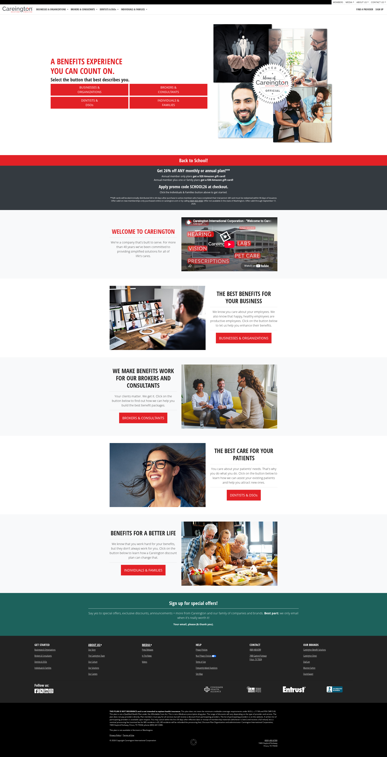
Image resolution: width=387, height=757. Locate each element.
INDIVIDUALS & (168, 102)
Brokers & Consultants (43, 655)
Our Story (92, 649)
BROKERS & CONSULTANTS (83, 9)
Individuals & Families (42, 667)
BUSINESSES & (89, 89)
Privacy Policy (115, 735)
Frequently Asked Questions (206, 667)
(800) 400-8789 (255, 649)
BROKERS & (168, 89)
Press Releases (147, 649)
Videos (144, 661)
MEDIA (146, 645)
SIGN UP (379, 9)
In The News (147, 655)
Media (349, 2)
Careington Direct (310, 655)
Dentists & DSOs (40, 661)
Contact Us (377, 2)
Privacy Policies (201, 649)
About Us (361, 2)
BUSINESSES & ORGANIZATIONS (51, 9)
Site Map (199, 673)
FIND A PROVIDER (364, 9)
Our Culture (92, 661)
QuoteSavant (308, 673)
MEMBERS (338, 2)
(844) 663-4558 (196, 200)
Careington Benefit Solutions (314, 649)
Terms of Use (201, 661)
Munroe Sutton (309, 667)
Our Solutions (93, 667)
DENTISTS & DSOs (108, 9)
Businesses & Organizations (44, 649)
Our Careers (92, 673)
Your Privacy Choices (204, 655)
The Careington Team (96, 655)
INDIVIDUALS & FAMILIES (133, 9)
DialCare (306, 661)
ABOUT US (94, 645)
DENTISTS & (89, 102)
